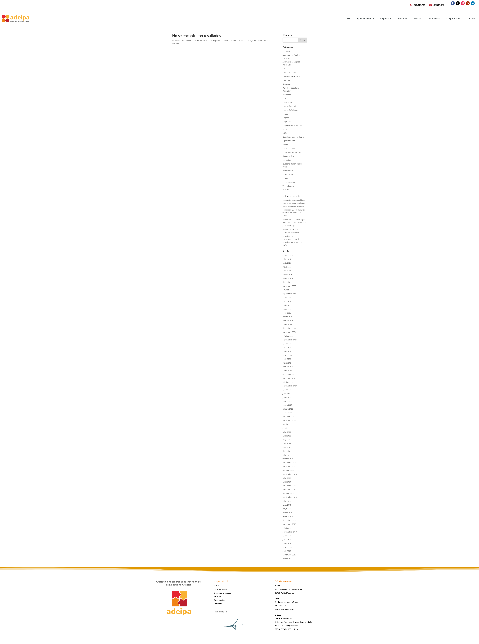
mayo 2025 (287, 309)
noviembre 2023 (289, 378)
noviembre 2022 (289, 420)
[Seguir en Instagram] (463, 3)
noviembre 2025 (289, 286)
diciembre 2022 (289, 416)
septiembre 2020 (290, 474)
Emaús (285, 114)
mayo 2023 (287, 401)
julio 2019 (287, 501)
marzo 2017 (287, 558)
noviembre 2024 (289, 332)
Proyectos (403, 18)
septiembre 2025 (290, 293)
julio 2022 (287, 432)
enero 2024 (287, 370)
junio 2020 (287, 482)
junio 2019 (287, 505)
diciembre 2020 (289, 462)
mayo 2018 (287, 547)
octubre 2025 (288, 290)
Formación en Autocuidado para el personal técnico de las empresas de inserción (294, 203)
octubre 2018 (288, 528)
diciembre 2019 (289, 485)
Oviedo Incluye (289, 156)
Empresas (384, 18)
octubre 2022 (288, 424)
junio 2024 (287, 351)
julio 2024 (287, 347)
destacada (287, 95)
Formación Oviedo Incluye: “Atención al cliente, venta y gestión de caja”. (294, 222)
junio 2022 (287, 436)
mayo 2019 (287, 509)
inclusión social (289, 148)
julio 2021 (287, 455)
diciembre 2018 (289, 520)
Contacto (471, 18)
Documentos (434, 18)
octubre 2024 (288, 336)
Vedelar (286, 190)
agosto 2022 (288, 428)
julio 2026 (287, 259)
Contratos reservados (291, 76)
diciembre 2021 (289, 451)
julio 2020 (287, 478)
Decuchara (287, 84)
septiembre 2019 (290, 497)
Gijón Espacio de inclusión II (294, 137)
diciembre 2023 (289, 374)
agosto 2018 (288, 535)
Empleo (286, 117)
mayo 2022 (287, 439)
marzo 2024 (287, 363)
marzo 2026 (287, 274)
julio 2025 (287, 301)
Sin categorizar (289, 182)
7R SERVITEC (288, 51)
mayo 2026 (287, 267)
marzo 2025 (287, 317)
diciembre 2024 (289, 328)
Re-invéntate (288, 170)
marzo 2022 (287, 447)
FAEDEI (285, 129)
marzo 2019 (287, 512)
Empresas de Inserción (292, 125)
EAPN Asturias (288, 102)
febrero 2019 (288, 516)
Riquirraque (288, 174)
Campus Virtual (453, 18)
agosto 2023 (288, 389)
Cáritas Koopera (289, 72)
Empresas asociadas (222, 593)
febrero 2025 (288, 320)
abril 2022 (287, 443)
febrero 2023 (288, 409)
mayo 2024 (287, 355)
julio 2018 (287, 539)
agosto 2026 (288, 255)
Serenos (286, 178)
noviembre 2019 (289, 489)
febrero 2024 (288, 366)
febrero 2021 (288, 459)
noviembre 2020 (289, 466)
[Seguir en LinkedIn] (473, 3)
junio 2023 (287, 397)
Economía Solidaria (291, 110)
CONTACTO (439, 5)
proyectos (287, 160)
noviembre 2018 (289, 524)
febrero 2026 (288, 278)
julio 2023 (287, 393)
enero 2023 (287, 413)
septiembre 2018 (290, 532)
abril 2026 (287, 270)
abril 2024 (287, 359)
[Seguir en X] (458, 3)
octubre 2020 (288, 470)
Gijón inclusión (289, 141)
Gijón (285, 133)
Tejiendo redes (289, 186)
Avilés (285, 68)
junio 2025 (287, 305)
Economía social (289, 106)
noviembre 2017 (289, 555)
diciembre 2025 (289, 282)
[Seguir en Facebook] (453, 3)
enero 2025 (287, 324)
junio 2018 (287, 543)
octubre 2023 (288, 382)
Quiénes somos (364, 18)
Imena (285, 144)
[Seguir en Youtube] (468, 3)
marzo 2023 (287, 405)
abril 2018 (287, 551)
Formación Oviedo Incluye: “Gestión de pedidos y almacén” (294, 213)
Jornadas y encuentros (292, 152)
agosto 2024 (288, 343)
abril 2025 (287, 313)
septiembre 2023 (290, 386)
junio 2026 (287, 263)
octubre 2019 (288, 493)
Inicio (348, 18)
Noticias (417, 18)
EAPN (285, 98)
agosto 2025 (288, 297)
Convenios (287, 80)
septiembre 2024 (290, 340)
